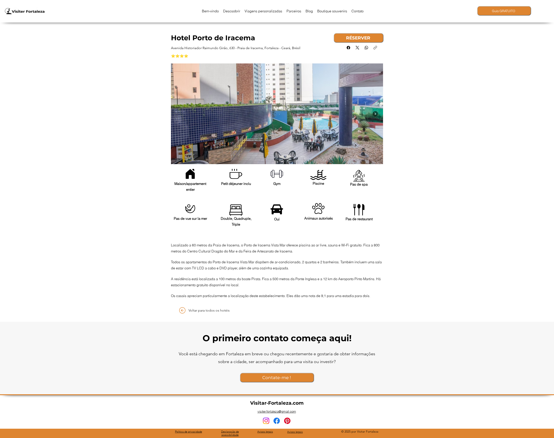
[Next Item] (375, 113)
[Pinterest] (287, 421)
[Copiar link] (375, 47)
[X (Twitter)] (357, 47)
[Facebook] (348, 47)
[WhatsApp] (366, 47)
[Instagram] (266, 421)
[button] (231, 11)
